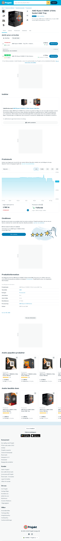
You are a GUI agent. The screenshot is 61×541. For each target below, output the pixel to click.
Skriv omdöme (40, 16)
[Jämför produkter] (27, 20)
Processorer (29, 7)
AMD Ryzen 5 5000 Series (25, 303)
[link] (30, 111)
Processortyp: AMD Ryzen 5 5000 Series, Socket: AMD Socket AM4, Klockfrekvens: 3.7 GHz (45, 19)
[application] (30, 187)
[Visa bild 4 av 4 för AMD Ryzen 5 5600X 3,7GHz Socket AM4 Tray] (3, 25)
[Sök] (48, 3)
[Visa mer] (3, 44)
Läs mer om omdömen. (39, 223)
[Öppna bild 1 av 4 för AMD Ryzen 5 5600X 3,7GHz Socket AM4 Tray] (15, 19)
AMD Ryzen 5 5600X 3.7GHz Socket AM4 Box (26, 108)
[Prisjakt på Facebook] (29, 534)
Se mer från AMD (6, 312)
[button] (27, 11)
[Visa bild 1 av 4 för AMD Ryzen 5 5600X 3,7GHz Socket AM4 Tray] (3, 11)
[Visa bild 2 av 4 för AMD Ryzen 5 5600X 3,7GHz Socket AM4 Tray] (3, 16)
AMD (20, 290)
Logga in (54, 2)
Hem (3, 7)
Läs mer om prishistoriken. (28, 164)
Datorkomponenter (20, 7)
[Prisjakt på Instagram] (32, 534)
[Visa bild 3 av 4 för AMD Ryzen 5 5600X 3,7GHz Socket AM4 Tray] (3, 20)
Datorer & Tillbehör (10, 7)
